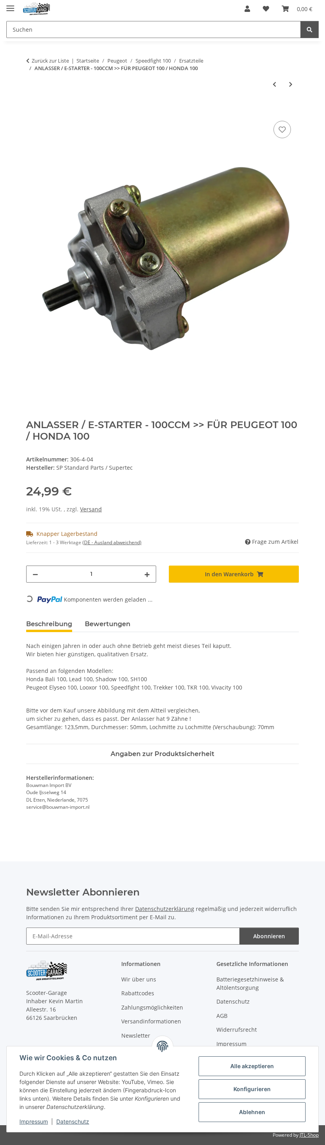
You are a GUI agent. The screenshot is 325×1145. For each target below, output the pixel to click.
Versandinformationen (151, 1021)
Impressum (33, 1121)
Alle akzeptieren (252, 1066)
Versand (91, 509)
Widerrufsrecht (236, 1029)
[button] (247, 9)
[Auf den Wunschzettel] (282, 129)
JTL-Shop (309, 1135)
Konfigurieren (252, 1089)
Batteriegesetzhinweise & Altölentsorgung (250, 983)
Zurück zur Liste (50, 60)
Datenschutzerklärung (164, 909)
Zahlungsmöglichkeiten (152, 1007)
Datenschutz (72, 1121)
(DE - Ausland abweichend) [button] (111, 542)
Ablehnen (252, 1112)
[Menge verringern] (35, 574)
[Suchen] (309, 29)
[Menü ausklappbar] (10, 5)
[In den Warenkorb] (32, 110)
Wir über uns (138, 979)
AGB (222, 1015)
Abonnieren (269, 936)
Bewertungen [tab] (107, 624)
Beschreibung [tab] (49, 624)
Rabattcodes (137, 993)
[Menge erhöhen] (147, 574)
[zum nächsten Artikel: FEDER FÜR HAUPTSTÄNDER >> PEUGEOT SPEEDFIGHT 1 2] (291, 84)
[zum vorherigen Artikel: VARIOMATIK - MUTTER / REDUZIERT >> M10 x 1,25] (274, 84)
